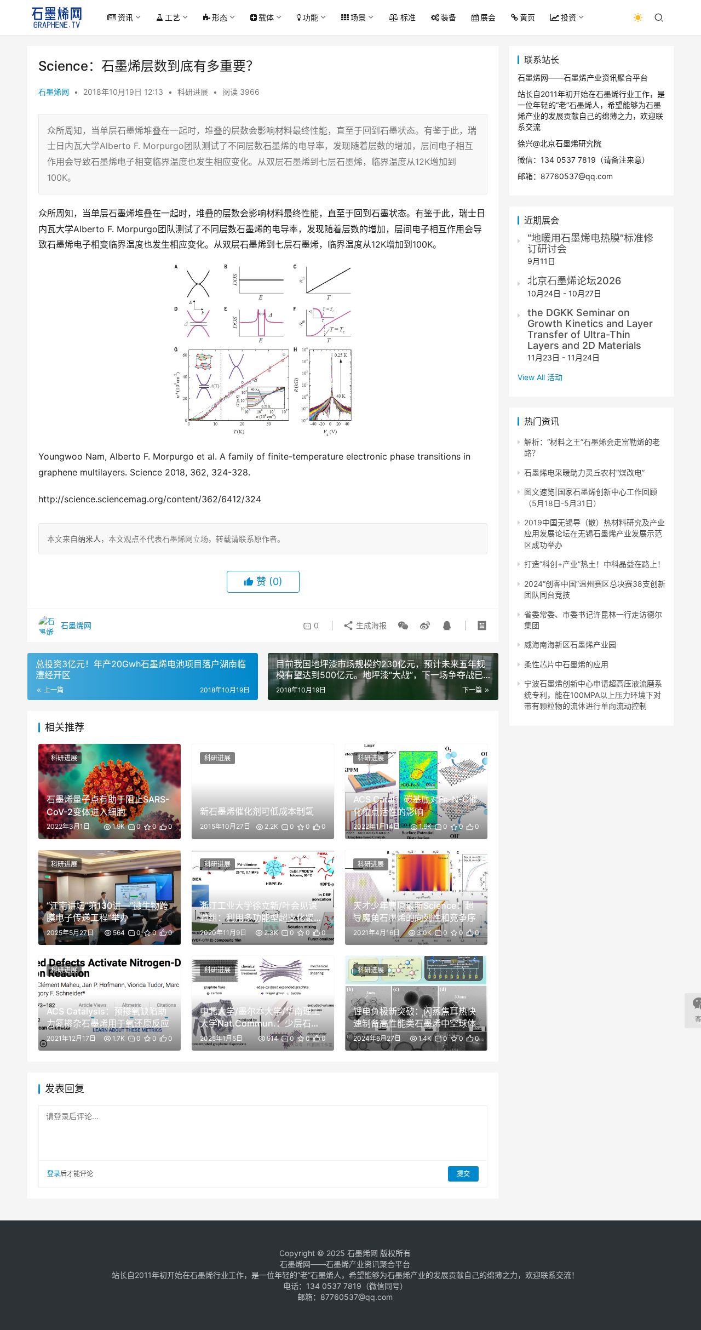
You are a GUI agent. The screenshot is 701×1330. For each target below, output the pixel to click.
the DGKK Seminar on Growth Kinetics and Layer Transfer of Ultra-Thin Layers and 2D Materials (590, 329)
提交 (463, 1174)
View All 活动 (540, 377)
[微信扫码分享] (403, 625)
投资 (568, 17)
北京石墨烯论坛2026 (574, 280)
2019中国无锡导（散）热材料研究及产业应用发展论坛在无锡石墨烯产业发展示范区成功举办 (594, 533)
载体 (266, 17)
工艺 (172, 17)
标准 (408, 17)
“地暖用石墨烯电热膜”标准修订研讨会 (590, 243)
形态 (219, 17)
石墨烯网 (53, 91)
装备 (448, 17)
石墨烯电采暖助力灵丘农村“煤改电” (584, 472)
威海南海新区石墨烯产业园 (570, 644)
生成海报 (370, 625)
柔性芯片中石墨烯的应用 (566, 664)
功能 (310, 17)
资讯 (125, 17)
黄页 (527, 17)
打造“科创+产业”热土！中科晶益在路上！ (594, 564)
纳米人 (89, 538)
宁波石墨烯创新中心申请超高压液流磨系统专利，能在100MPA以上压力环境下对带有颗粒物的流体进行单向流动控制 (593, 694)
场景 (358, 17)
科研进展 (192, 91)
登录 (53, 1174)
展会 (488, 17)
